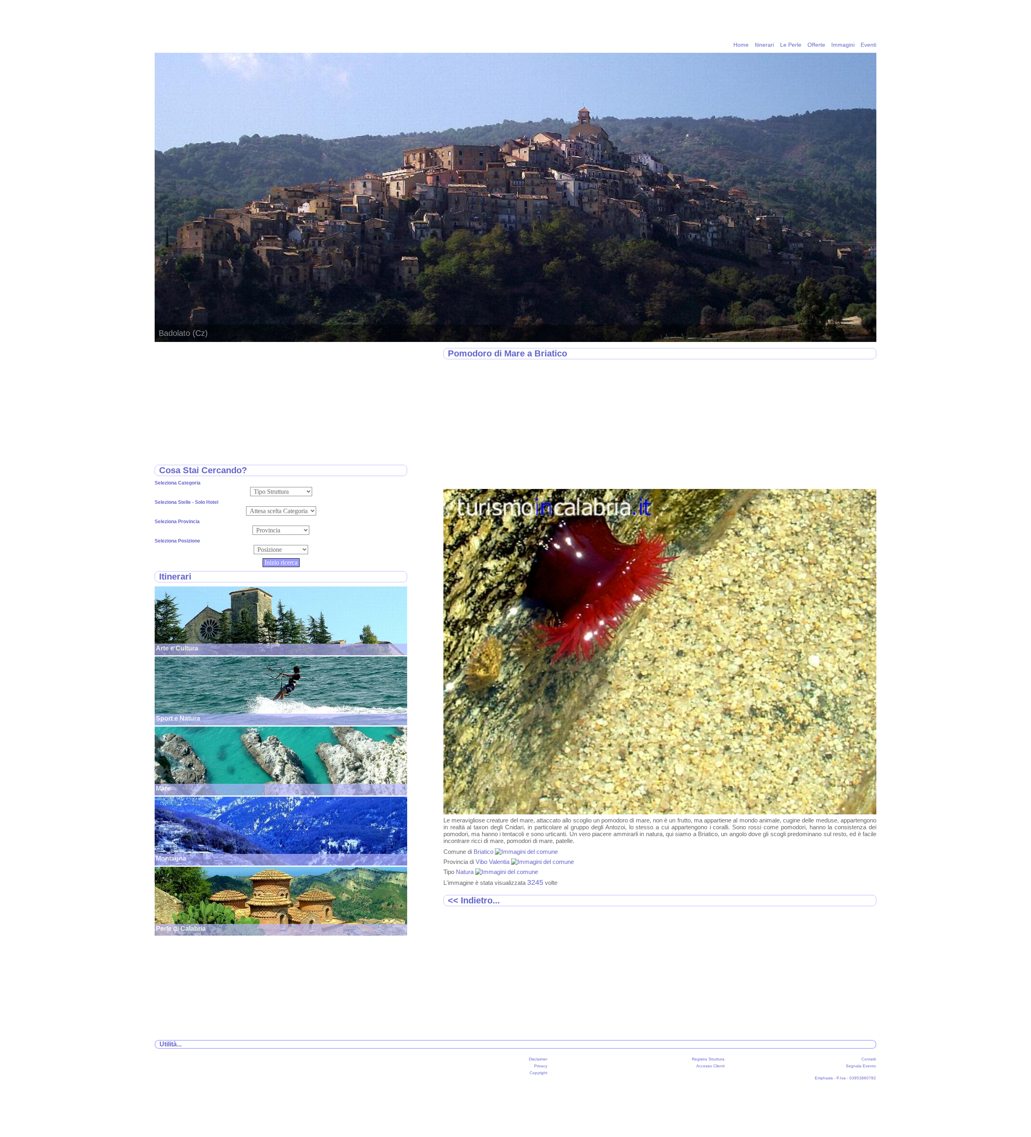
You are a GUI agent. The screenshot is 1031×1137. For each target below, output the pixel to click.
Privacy (540, 1066)
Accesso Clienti (710, 1066)
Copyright (538, 1073)
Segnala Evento (861, 1066)
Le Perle (790, 44)
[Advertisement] (659, 424)
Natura (465, 871)
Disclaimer (538, 1059)
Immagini (843, 44)
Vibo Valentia (493, 861)
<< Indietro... (474, 900)
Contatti (868, 1059)
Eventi (868, 44)
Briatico (484, 851)
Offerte (816, 44)
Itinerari (764, 44)
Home (741, 44)
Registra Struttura (708, 1059)
